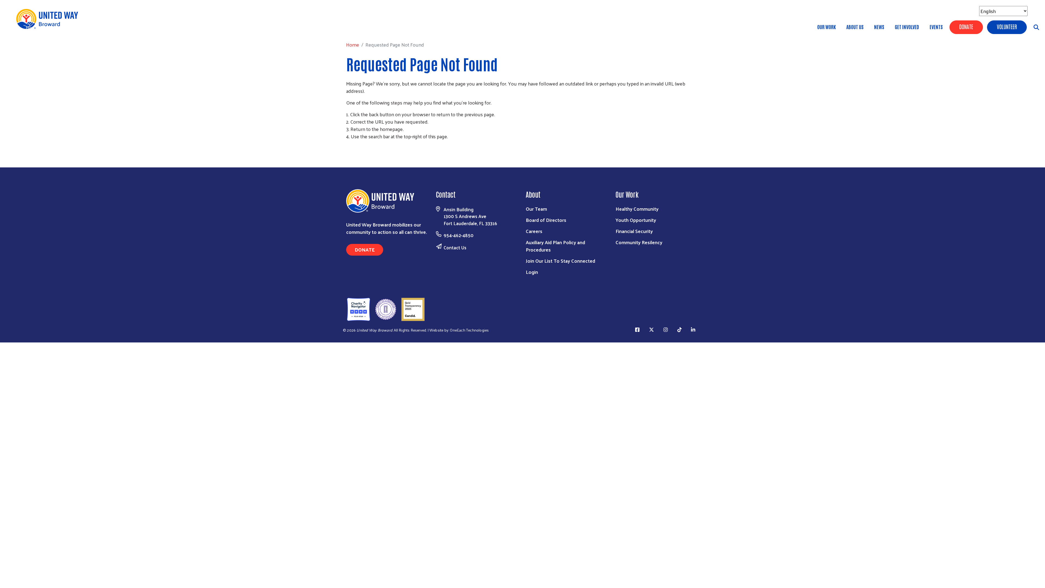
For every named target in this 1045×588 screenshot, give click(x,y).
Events (936, 26)
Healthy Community (637, 208)
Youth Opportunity (636, 220)
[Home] (49, 19)
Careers (534, 231)
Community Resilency (639, 242)
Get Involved (907, 26)
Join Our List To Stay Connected (560, 260)
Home (32, 27)
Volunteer (1007, 26)
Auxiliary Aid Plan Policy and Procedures (555, 246)
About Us (854, 26)
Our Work (826, 26)
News (879, 26)
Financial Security (634, 231)
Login (532, 272)
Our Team (536, 208)
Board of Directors (546, 220)
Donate (966, 26)
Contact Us (455, 247)
